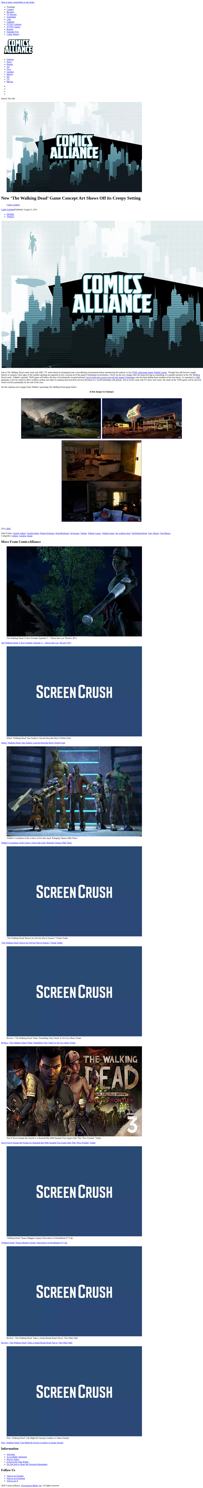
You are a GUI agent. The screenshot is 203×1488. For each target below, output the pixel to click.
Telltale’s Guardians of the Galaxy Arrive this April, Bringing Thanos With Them (36, 843)
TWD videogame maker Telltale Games (149, 372)
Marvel (10, 74)
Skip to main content (10, 2)
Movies (10, 82)
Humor (10, 64)
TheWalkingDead (139, 533)
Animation (11, 17)
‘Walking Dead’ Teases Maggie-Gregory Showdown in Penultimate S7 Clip (34, 1243)
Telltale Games (94, 533)
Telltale (83, 533)
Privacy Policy (13, 1459)
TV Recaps (12, 14)
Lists (9, 19)
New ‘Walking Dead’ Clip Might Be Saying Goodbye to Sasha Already (32, 1443)
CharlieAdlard (33, 533)
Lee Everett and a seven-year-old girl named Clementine (110, 377)
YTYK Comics (13, 27)
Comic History (13, 34)
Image (30, 536)
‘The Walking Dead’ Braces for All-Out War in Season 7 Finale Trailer (32, 943)
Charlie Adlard (19, 533)
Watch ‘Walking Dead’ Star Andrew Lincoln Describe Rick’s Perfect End (33, 743)
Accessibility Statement (17, 1457)
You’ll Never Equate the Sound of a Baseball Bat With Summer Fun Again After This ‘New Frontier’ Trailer (48, 1143)
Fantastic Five (13, 32)
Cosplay (10, 9)
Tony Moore (153, 533)
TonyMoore (165, 533)
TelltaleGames (108, 533)
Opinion (10, 59)
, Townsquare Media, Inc (31, 1485)
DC (8, 77)
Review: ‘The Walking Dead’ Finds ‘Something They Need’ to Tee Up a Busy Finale (38, 1043)
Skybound (74, 533)
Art (8, 67)
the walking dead (122, 533)
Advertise (11, 1454)
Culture (14, 536)
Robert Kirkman (47, 533)
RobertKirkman (62, 533)
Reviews (10, 12)
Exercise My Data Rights (18, 1462)
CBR (197, 377)
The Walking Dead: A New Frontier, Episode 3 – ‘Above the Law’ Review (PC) (36, 643)
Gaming (10, 72)
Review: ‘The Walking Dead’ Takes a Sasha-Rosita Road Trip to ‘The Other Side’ (37, 1343)
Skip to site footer (26, 2)
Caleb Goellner (7, 209)
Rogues (10, 29)
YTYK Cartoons (14, 24)
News (9, 62)
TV (8, 79)
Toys (9, 69)
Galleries (10, 22)
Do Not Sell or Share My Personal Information (27, 1464)
